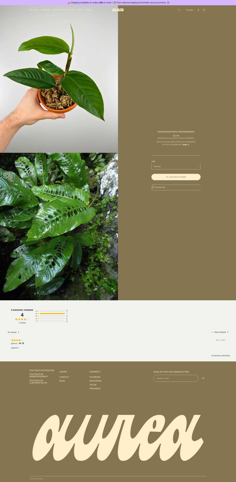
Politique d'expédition (42, 370)
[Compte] (198, 10)
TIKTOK (93, 385)
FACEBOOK (94, 377)
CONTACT (64, 377)
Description (160, 187)
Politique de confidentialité (38, 381)
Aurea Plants (39, 479)
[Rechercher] (179, 10)
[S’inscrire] (202, 378)
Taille (153, 161)
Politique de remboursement (39, 375)
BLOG (62, 381)
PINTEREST (95, 389)
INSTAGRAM (95, 381)
